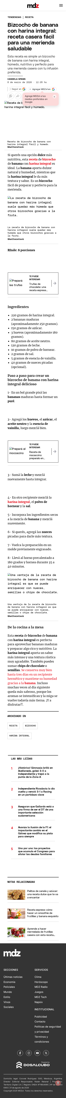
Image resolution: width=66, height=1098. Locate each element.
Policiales (9, 986)
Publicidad (41, 1016)
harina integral (40, 164)
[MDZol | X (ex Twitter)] (46, 1053)
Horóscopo (41, 982)
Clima (38, 976)
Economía (9, 982)
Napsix (39, 1002)
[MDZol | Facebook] (20, 1053)
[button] (61, 5)
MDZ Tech (41, 997)
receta (33, 159)
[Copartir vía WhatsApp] (10, 96)
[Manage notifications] (58, 1083)
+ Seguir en (15, 89)
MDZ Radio (41, 986)
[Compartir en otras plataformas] (18, 96)
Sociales (9, 1007)
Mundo (8, 992)
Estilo (7, 997)
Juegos (39, 992)
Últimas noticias (13, 976)
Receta (13, 726)
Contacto (40, 1021)
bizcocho (49, 159)
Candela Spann (16, 79)
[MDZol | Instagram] (28, 1053)
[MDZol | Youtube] (37, 1053)
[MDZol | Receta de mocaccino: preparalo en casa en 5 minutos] (54, 451)
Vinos (7, 1002)
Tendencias (14, 17)
